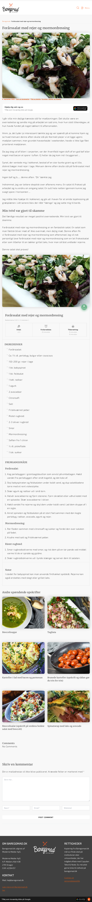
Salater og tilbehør (54, 99)
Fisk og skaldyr (36, 99)
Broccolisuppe (9, 632)
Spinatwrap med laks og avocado (64, 726)
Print (84, 308)
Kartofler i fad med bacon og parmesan (22, 677)
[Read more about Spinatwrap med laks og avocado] (68, 706)
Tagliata (51, 632)
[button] (78, 8)
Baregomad (6, 21)
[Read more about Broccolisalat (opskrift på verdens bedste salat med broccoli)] (23, 706)
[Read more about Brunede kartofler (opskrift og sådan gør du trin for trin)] (68, 657)
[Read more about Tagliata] (68, 612)
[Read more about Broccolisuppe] (23, 612)
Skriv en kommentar (22, 99)
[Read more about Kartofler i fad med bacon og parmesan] (23, 657)
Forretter (45, 99)
